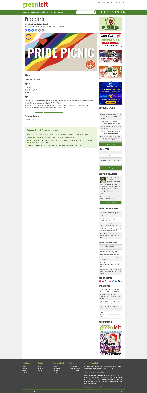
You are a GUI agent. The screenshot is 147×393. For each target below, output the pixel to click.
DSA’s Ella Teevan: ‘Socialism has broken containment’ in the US (110, 316)
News (24, 367)
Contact (55, 371)
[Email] (39, 30)
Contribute (56, 369)
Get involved (58, 12)
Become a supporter (33, 140)
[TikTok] (108, 281)
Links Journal (73, 367)
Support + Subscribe (106, 3)
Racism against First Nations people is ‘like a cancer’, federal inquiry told (109, 303)
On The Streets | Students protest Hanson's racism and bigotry (110, 230)
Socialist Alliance (74, 371)
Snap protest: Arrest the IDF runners (108, 122)
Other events (111, 144)
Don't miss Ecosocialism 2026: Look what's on (109, 259)
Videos (40, 371)
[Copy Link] (43, 30)
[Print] (36, 30)
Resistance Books (74, 369)
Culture (24, 373)
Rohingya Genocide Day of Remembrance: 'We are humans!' (110, 247)
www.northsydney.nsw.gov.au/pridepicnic (49, 112)
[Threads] (119, 281)
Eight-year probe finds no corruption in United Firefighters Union (110, 291)
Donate (117, 3)
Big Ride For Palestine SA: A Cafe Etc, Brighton (110, 115)
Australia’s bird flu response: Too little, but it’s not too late (110, 297)
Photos (40, 367)
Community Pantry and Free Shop (110, 126)
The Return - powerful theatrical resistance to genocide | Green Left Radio (110, 214)
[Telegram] (113, 281)
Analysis (24, 369)
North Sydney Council (40, 24)
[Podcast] (103, 281)
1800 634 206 (41, 145)
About (55, 367)
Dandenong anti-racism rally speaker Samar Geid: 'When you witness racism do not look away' (110, 253)
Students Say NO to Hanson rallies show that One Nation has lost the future (110, 271)
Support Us (34, 12)
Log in (123, 3)
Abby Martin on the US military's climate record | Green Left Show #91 (110, 235)
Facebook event (30, 119)
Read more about (93, 387)
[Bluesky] (32, 30)
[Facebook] (29, 30)
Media (42, 12)
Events (49, 12)
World (24, 371)
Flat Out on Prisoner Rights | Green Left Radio (108, 220)
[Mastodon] (26, 30)
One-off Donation (37, 137)
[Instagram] (110, 281)
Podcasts (40, 369)
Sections (25, 12)
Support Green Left (108, 173)
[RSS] (121, 281)
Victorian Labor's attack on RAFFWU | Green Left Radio (108, 225)
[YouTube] (100, 281)
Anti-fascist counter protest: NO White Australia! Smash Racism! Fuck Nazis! (110, 138)
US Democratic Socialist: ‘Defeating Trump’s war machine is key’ (110, 310)
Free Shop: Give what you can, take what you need (110, 132)
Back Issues (25, 375)
